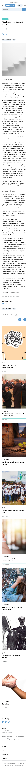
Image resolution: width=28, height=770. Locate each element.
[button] (5, 363)
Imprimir (3, 298)
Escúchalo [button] (9, 79)
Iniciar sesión (10, 5)
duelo (14, 39)
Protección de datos (9, 765)
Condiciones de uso (19, 765)
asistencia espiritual (6, 39)
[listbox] (20, 5)
